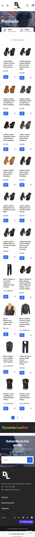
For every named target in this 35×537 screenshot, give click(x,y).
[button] (2, 6)
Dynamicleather (14, 528)
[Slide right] (32, 31)
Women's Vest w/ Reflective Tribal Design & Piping (8, 396)
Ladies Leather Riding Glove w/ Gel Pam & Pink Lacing (25, 208)
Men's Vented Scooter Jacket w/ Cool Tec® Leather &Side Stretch (25, 322)
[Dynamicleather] (6, 479)
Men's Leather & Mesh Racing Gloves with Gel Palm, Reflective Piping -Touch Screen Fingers (25, 284)
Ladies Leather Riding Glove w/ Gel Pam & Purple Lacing (9, 244)
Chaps (27, 29)
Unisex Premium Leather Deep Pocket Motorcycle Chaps (25, 360)
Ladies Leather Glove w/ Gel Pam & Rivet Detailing (25, 137)
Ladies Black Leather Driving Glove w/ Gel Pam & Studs (8, 64)
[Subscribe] (30, 460)
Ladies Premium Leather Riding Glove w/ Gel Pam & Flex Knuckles (25, 245)
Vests (10, 29)
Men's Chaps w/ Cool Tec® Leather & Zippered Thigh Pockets (9, 283)
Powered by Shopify (23, 528)
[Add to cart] (5, 77)
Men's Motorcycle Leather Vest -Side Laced (8, 321)
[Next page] (22, 417)
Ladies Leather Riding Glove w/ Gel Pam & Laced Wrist (9, 208)
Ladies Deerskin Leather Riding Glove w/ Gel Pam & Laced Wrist (25, 65)
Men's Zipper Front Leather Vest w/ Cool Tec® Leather (8, 359)
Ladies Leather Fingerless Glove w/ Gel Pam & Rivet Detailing (9, 102)
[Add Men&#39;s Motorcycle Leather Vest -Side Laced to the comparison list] (15, 334)
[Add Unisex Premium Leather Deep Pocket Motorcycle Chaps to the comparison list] (31, 373)
